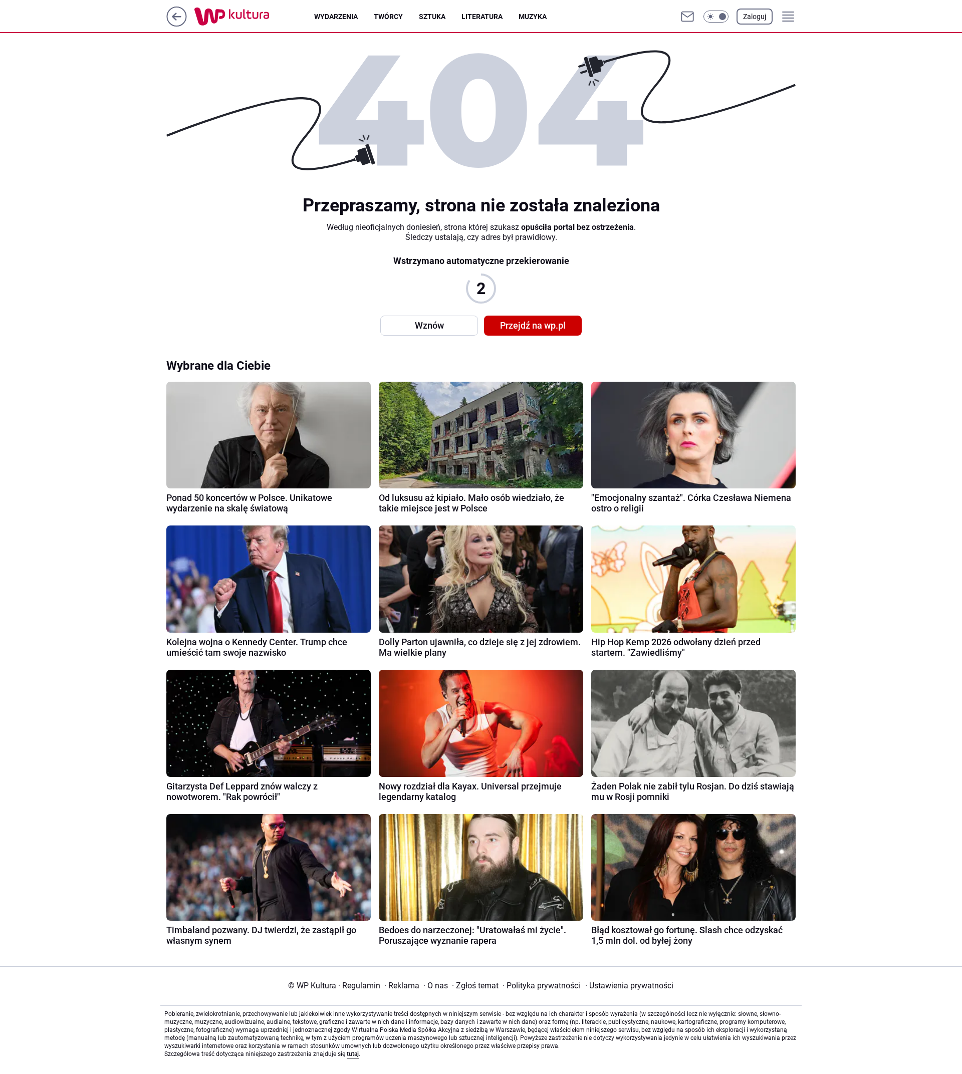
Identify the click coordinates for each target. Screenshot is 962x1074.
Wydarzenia (336, 17)
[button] (716, 17)
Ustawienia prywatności (629, 985)
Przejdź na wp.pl (533, 325)
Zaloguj (754, 17)
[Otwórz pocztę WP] (687, 17)
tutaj (353, 1053)
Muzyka (533, 17)
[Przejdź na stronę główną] (176, 24)
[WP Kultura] (254, 17)
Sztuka (432, 17)
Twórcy (388, 17)
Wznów (429, 325)
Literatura (482, 17)
